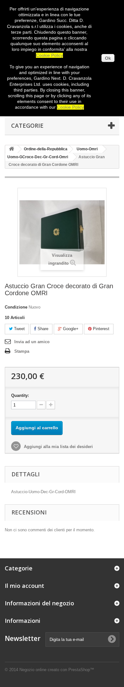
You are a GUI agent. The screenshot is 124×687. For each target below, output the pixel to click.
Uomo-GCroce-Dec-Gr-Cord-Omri (37, 157)
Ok (108, 58)
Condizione (16, 307)
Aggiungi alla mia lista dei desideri (58, 446)
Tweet (19, 328)
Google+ (70, 328)
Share (42, 328)
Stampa (21, 351)
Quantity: (20, 395)
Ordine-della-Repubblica (45, 149)
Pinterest (100, 328)
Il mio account (24, 585)
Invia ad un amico (32, 341)
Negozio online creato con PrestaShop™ (56, 669)
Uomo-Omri (87, 149)
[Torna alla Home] (11, 149)
